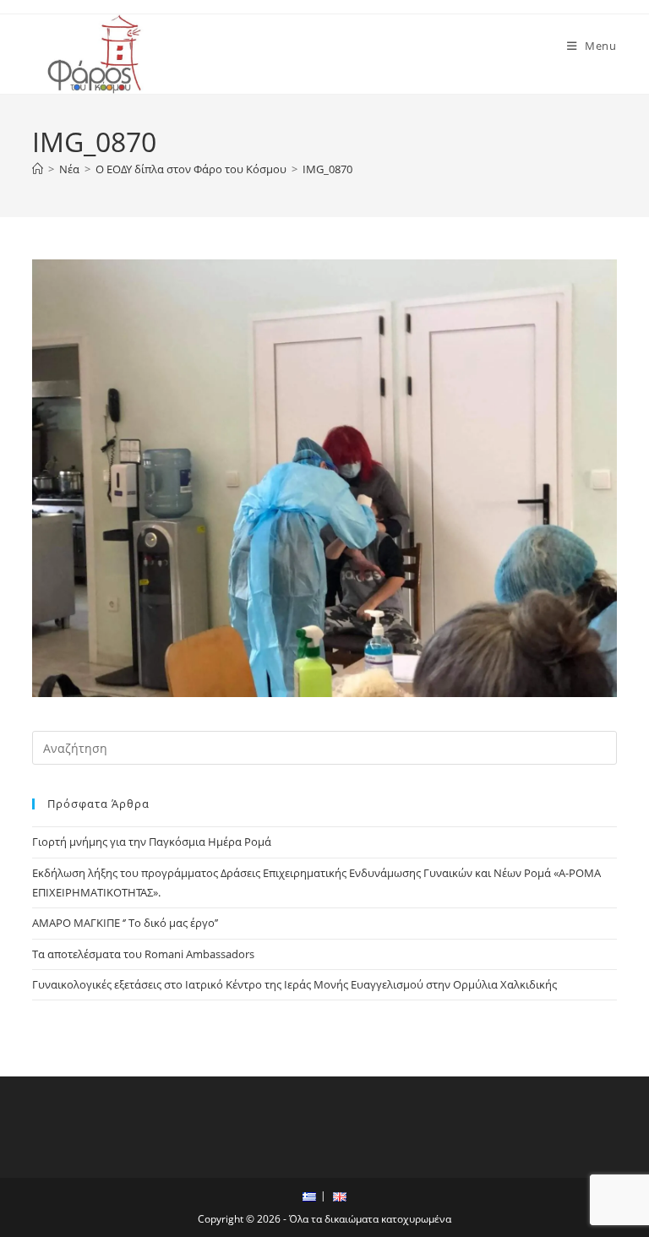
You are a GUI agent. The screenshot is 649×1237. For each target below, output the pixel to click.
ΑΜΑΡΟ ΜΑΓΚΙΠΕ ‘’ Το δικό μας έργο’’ (125, 922)
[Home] (37, 169)
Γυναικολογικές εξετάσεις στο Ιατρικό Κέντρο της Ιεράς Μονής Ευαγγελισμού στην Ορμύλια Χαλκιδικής (294, 984)
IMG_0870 (327, 169)
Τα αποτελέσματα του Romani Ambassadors (143, 954)
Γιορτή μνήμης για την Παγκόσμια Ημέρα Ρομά (151, 841)
